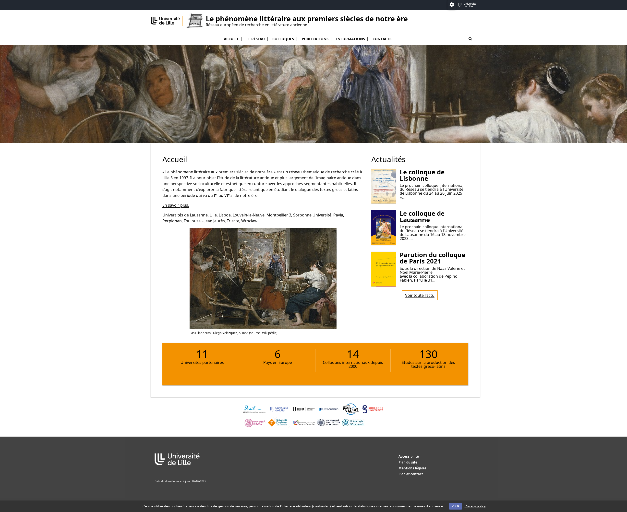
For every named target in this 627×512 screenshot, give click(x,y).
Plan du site (407, 462)
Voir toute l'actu (419, 295)
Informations (350, 38)
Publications (315, 38)
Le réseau (255, 38)
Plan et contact (410, 474)
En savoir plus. (175, 205)
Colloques (283, 38)
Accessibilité (408, 456)
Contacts (382, 38)
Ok (457, 506)
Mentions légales (412, 468)
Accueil (231, 38)
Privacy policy (475, 506)
